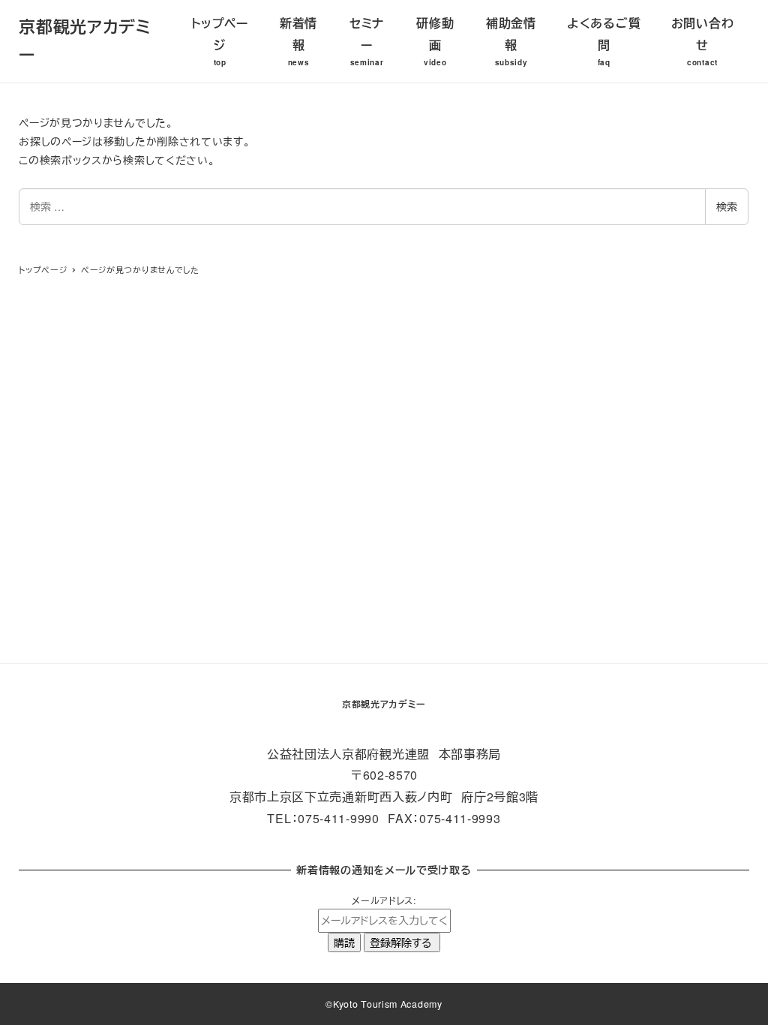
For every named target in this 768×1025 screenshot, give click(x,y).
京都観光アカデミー (384, 704)
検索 (726, 206)
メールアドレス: (384, 900)
